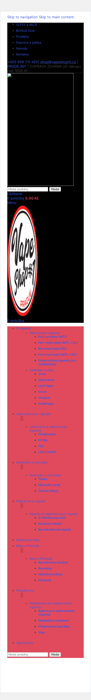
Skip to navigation (23, 17)
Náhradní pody (49, 485)
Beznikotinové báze (53, 562)
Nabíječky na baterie (53, 620)
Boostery (45, 568)
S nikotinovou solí (51, 517)
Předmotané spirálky (54, 626)
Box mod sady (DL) (52, 348)
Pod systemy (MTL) (53, 336)
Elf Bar (43, 440)
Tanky (42, 479)
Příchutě (44, 580)
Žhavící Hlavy (48, 491)
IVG (41, 446)
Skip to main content (56, 17)
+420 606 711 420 (22, 62)
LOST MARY (47, 452)
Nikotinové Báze (50, 574)
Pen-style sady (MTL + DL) (58, 342)
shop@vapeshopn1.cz (58, 62)
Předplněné (47, 434)
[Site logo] (40, 184)
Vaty (41, 632)
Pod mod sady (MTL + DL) (57, 354)
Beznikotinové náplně (54, 529)
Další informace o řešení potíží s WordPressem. (40, 680)
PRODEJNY (16, 66)
